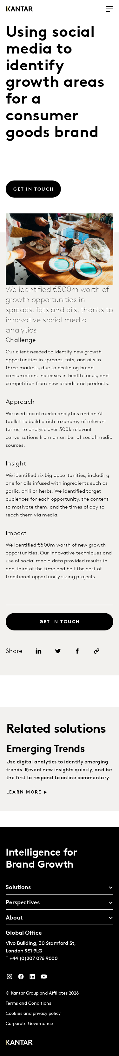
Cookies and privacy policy (33, 1013)
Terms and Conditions (28, 1003)
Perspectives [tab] (23, 903)
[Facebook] (21, 978)
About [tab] (14, 918)
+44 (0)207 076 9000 (34, 958)
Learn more (24, 792)
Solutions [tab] (18, 888)
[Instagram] (9, 978)
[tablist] (59, 941)
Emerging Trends (45, 749)
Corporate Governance (29, 1023)
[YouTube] (32, 978)
